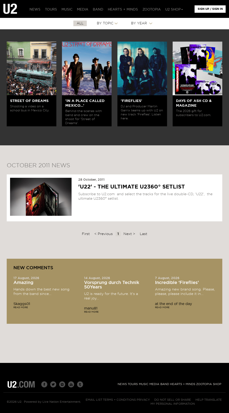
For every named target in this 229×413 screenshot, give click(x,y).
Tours (133, 384)
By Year (139, 23)
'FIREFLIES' (131, 101)
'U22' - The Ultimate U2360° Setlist (131, 187)
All (80, 23)
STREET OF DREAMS (29, 101)
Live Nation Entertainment (61, 401)
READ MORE (20, 307)
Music (143, 384)
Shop (217, 384)
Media (154, 384)
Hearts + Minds (182, 384)
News (122, 384)
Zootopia (204, 384)
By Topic (105, 23)
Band (164, 384)
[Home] (10, 9)
